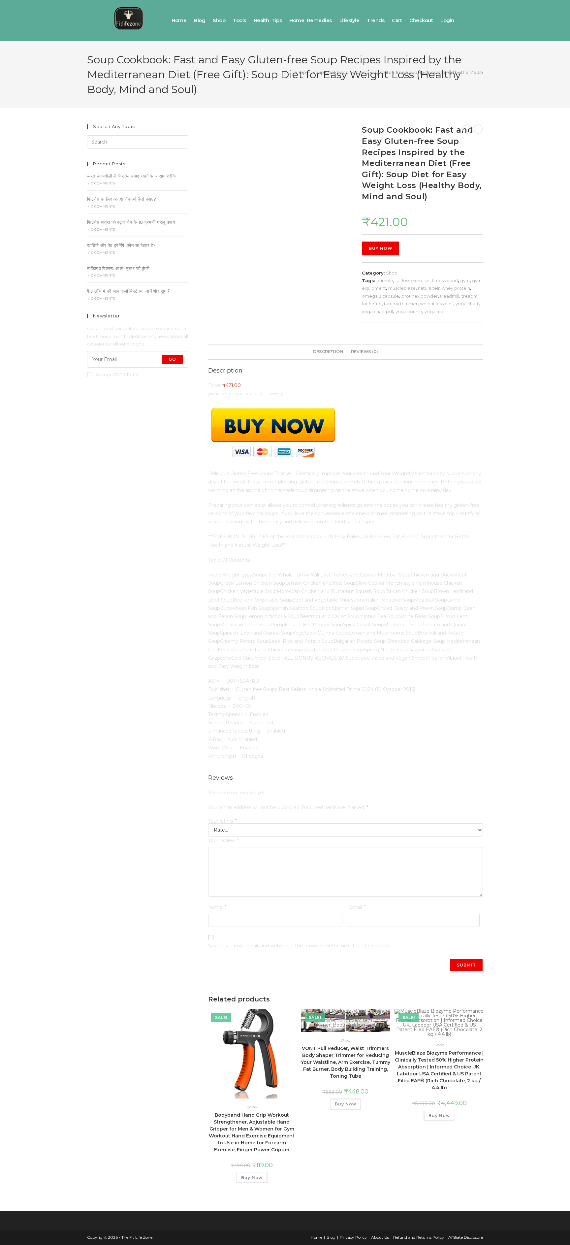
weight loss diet (436, 303)
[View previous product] (466, 129)
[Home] (286, 72)
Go (172, 359)
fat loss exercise (412, 280)
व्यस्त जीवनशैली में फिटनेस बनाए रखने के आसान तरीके (131, 176)
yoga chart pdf (377, 311)
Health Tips (268, 20)
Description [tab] (328, 351)
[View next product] (478, 129)
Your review (223, 840)
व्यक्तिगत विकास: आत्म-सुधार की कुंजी (118, 268)
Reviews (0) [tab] (364, 351)
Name (217, 907)
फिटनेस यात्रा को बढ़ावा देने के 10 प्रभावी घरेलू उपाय (131, 222)
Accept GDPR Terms (117, 374)
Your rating (222, 821)
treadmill (449, 296)
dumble (384, 280)
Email (357, 907)
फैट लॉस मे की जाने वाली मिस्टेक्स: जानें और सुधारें (128, 291)
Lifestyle (349, 20)
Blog (199, 20)
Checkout (421, 20)
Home (179, 20)
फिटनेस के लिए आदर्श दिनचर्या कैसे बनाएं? (121, 199)
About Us (380, 1237)
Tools (239, 20)
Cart (397, 20)
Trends (375, 20)
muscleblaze (402, 288)
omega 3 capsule (380, 296)
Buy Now (381, 248)
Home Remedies (310, 20)
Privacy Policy (353, 1237)
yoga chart (467, 303)
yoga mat (435, 311)
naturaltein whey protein (444, 288)
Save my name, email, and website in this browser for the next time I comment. (300, 946)
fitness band (445, 280)
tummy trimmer (401, 303)
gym (465, 280)
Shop (219, 20)
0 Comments (103, 183)
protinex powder (419, 296)
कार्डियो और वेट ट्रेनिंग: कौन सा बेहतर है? (121, 245)
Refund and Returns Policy (418, 1237)
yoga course (409, 311)
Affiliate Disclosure (465, 1237)
